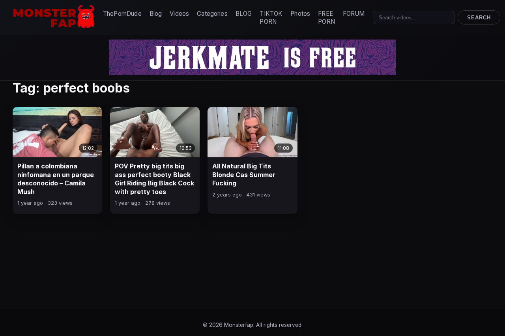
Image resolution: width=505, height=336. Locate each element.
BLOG (244, 13)
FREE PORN (326, 17)
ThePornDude (122, 13)
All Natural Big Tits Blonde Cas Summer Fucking (243, 174)
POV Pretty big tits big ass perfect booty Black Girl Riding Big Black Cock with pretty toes (154, 179)
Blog (156, 13)
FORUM (354, 13)
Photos (300, 13)
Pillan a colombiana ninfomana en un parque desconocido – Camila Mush (55, 179)
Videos (179, 13)
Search (479, 18)
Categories (212, 13)
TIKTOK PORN (271, 17)
